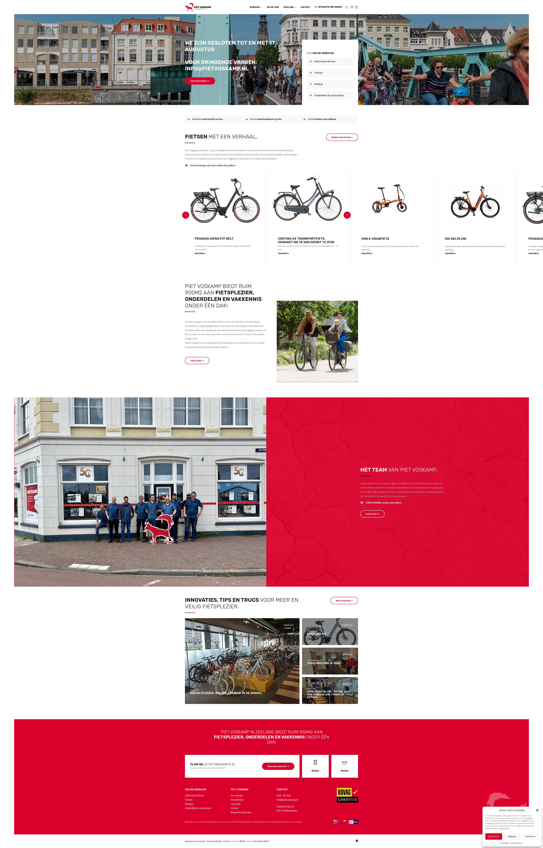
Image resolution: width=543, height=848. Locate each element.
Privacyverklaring (516, 843)
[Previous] (185, 215)
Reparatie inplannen (330, 7)
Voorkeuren (530, 836)
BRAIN (242, 841)
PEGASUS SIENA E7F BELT (214, 238)
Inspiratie (236, 804)
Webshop (255, 7)
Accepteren (494, 836)
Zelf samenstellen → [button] (200, 81)
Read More (200, 253)
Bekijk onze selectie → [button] (342, 137)
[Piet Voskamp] (198, 7)
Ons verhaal (237, 795)
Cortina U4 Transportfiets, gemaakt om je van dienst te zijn (306, 240)
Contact (305, 7)
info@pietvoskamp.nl (287, 799)
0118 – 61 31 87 (284, 795)
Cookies (226, 841)
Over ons (288, 7)
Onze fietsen (237, 799)
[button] (537, 810)
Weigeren (512, 836)
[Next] (347, 215)
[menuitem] (256, 7)
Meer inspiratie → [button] (344, 600)
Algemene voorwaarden (195, 841)
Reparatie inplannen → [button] (278, 766)
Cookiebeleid (505, 843)
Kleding (189, 804)
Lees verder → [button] (197, 360)
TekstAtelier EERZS (261, 841)
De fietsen (273, 7)
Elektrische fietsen (194, 795)
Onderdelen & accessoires (198, 808)
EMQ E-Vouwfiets (375, 238)
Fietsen (189, 799)
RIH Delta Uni (455, 238)
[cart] (356, 7)
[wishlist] (352, 7)
